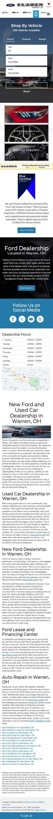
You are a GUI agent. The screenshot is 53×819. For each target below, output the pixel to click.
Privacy (34, 802)
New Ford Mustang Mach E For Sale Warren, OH (22, 759)
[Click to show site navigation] (48, 14)
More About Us (26, 288)
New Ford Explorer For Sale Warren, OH (18, 740)
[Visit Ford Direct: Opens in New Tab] (41, 810)
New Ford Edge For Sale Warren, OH (17, 733)
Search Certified (26, 230)
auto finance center (10, 655)
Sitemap (27, 802)
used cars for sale (38, 535)
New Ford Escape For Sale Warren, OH (18, 735)
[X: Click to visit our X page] (22, 320)
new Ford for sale (29, 580)
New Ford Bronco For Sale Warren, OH (18, 727)
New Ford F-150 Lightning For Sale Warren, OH (21, 746)
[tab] (10, 38)
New (6, 12)
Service (28, 12)
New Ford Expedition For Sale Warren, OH (19, 738)
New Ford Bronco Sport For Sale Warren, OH (20, 730)
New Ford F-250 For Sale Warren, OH (17, 748)
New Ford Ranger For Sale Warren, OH (18, 761)
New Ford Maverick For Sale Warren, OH (19, 754)
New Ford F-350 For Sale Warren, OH (17, 751)
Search (26, 85)
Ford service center (36, 700)
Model (10, 69)
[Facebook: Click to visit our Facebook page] (13, 320)
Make (10, 58)
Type (10, 47)
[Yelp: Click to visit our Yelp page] (40, 320)
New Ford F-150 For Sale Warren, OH (17, 743)
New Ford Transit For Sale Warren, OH (18, 764)
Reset (26, 91)
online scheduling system (40, 721)
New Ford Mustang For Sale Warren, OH (18, 756)
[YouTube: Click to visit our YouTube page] (31, 320)
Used (16, 12)
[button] (36, 14)
